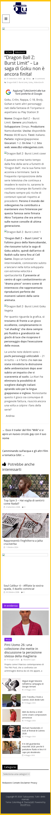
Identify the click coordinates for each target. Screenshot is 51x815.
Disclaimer (25, 782)
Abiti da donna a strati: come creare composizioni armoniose (34, 715)
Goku (30, 82)
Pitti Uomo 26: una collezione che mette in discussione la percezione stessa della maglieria (23, 650)
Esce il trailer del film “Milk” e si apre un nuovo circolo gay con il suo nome (24, 434)
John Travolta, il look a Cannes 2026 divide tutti (33, 698)
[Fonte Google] (25, 92)
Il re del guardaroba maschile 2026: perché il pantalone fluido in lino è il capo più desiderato (34, 748)
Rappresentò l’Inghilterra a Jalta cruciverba (23, 542)
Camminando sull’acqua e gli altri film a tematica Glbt (25, 453)
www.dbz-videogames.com (27, 147)
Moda (8, 639)
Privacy (34, 782)
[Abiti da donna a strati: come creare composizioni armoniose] (11, 710)
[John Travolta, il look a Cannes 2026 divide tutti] (11, 695)
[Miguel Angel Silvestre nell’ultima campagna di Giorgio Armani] (11, 679)
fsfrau (28, 78)
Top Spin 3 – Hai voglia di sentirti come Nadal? (24, 502)
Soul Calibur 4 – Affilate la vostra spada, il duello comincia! (23, 587)
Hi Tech (9, 52)
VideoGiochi (20, 52)
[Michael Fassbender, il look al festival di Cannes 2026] (11, 726)
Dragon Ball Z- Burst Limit (17, 82)
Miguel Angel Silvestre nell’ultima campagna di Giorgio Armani (32, 684)
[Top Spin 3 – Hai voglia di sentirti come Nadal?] (25, 476)
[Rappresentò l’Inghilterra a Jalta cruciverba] (25, 514)
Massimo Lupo (29, 659)
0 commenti (40, 78)
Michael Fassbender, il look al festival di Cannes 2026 (33, 731)
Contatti (16, 782)
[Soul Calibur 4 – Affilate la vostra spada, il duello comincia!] (25, 555)
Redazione (7, 782)
